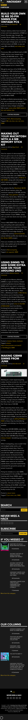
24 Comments (15, 578)
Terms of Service (11, 708)
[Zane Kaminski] (19, 234)
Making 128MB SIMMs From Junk (11, 358)
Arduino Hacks (11, 341)
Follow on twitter (4, 523)
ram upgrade (10, 252)
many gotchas (13, 195)
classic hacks (11, 493)
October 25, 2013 (6, 364)
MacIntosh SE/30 (20, 188)
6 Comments (15, 672)
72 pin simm (10, 495)
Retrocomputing (16, 119)
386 (7, 121)
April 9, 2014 (4, 273)
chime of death (6, 438)
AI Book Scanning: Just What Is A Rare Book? (17, 629)
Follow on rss (10, 523)
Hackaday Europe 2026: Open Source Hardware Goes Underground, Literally (17, 584)
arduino (8, 343)
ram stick (21, 121)
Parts (8, 119)
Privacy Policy (4, 708)
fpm (13, 121)
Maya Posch (15, 147)
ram (16, 121)
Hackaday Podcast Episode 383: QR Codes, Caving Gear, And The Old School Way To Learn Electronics (17, 666)
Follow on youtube (7, 523)
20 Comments (15, 569)
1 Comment (14, 650)
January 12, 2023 (5, 147)
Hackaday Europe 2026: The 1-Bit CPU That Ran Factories (17, 573)
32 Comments (15, 643)
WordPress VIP (17, 711)
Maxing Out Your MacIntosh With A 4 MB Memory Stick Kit (13, 139)
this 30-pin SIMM (6, 238)
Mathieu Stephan (14, 273)
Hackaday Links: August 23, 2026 (15, 646)
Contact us (12, 523)
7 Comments (15, 590)
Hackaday (14, 1)
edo (10, 121)
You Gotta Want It (16, 654)
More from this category (8, 593)
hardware (20, 341)
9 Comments (15, 549)
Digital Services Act (20, 708)
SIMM (2, 123)
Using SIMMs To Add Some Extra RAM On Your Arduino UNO (13, 266)
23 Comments (15, 633)
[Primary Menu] (25, 1)
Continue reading (16, 115)
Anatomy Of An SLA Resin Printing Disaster (17, 544)
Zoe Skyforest (13, 24)
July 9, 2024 (4, 24)
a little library (22, 293)
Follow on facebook (2, 523)
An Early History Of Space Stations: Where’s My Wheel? (16, 555)
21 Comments (15, 560)
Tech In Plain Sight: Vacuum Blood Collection (16, 638)
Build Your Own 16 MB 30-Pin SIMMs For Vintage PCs (13, 18)
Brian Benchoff (17, 364)
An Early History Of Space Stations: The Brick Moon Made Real (17, 564)
